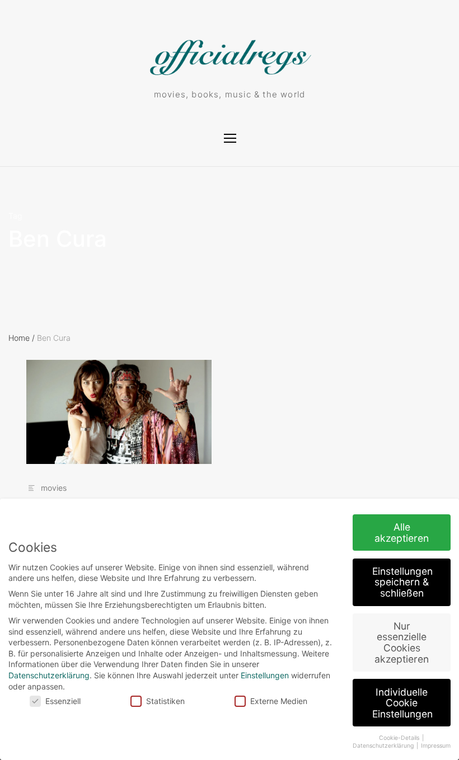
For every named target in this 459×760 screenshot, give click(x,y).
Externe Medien (278, 701)
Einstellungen (265, 675)
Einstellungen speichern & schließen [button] (402, 582)
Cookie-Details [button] (400, 738)
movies (54, 487)
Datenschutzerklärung (49, 675)
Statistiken (165, 701)
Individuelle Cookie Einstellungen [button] (402, 703)
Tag (15, 216)
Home (21, 338)
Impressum (436, 745)
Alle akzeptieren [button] (401, 532)
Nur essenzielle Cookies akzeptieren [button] (401, 642)
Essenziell (63, 701)
